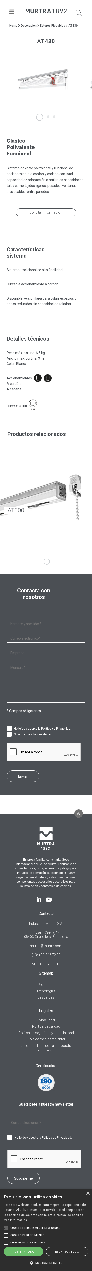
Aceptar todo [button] (24, 1251)
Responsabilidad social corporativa (46, 1046)
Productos (46, 985)
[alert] (46, 1230)
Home (13, 25)
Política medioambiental (46, 1039)
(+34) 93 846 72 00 (46, 955)
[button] (46, 1262)
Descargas (46, 997)
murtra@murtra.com (46, 946)
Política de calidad (46, 1026)
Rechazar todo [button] (67, 1251)
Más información (15, 1220)
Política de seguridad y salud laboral (46, 1033)
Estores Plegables (52, 25)
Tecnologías (46, 991)
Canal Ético (46, 1052)
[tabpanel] (43, 79)
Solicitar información (45, 212)
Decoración (29, 25)
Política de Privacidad (55, 728)
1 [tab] (47, 562)
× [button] (88, 1193)
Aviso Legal (46, 1020)
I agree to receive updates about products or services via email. (10, 734)
